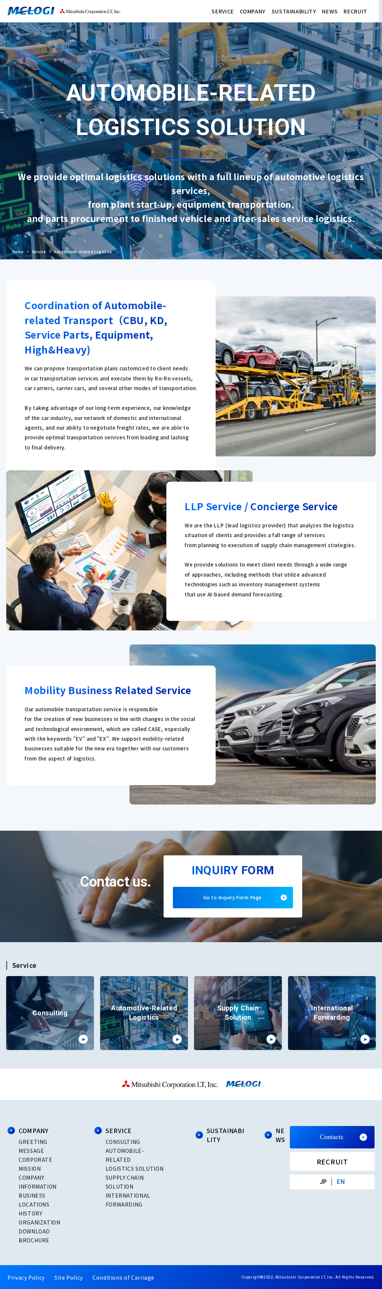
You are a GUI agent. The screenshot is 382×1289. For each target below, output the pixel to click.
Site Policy (68, 1277)
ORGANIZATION (39, 1222)
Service (39, 251)
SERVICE (223, 11)
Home (18, 251)
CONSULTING (123, 1141)
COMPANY (253, 11)
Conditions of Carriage (123, 1277)
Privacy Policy (26, 1277)
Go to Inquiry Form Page (233, 897)
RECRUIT (355, 11)
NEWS (330, 11)
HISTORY (30, 1213)
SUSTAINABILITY (294, 11)
